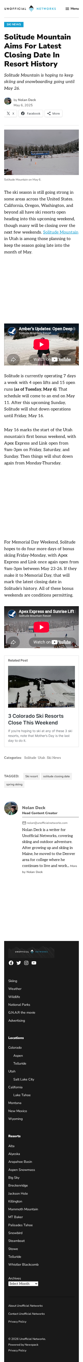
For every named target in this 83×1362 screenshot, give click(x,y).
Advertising (16, 1020)
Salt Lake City (23, 1079)
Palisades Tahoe (20, 1225)
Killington (15, 1201)
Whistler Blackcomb (23, 1264)
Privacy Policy (17, 1321)
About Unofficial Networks (25, 1306)
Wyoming (15, 1118)
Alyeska (14, 1153)
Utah (41, 758)
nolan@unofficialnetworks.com (47, 823)
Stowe (13, 1248)
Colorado (15, 1047)
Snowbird (15, 1233)
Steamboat (16, 1240)
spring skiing (14, 784)
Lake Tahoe (22, 1095)
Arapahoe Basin (20, 1161)
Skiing (12, 981)
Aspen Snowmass (21, 1169)
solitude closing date (56, 776)
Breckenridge (18, 1185)
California (15, 1087)
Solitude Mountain (60, 232)
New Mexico (17, 1111)
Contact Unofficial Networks (26, 1314)
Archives (14, 1278)
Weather (14, 988)
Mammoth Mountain (23, 1209)
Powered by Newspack (23, 1345)
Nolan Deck (27, 100)
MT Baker (15, 1217)
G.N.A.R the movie (21, 1012)
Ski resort (31, 776)
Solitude (30, 758)
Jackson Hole (18, 1193)
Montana (14, 1103)
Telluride (19, 1063)
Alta (11, 1146)
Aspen (18, 1055)
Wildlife (14, 996)
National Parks (19, 1004)
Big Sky (13, 1177)
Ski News (14, 24)
